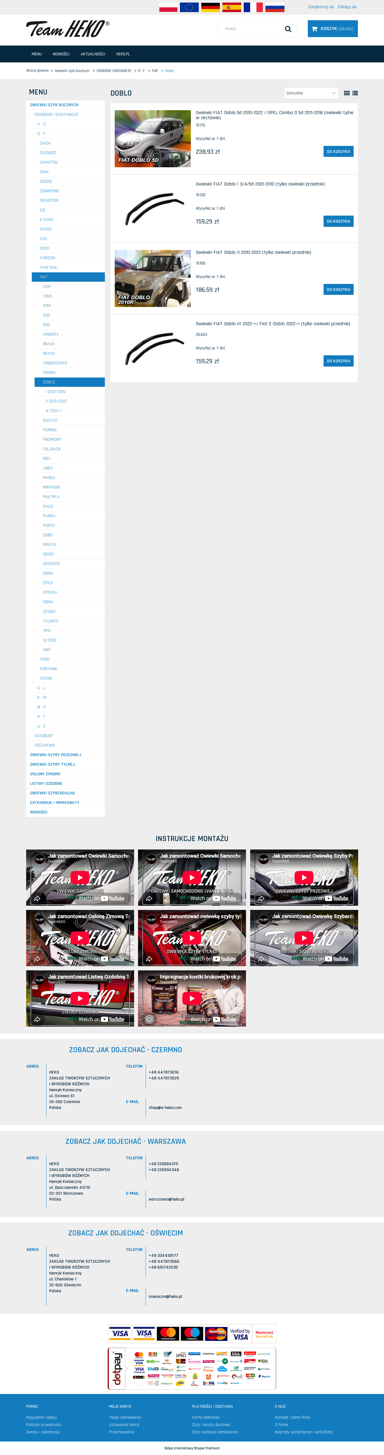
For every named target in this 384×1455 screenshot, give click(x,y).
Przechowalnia (121, 1432)
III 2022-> (54, 411)
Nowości (39, 812)
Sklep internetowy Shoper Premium (192, 1448)
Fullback (52, 449)
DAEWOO (48, 153)
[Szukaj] (288, 28)
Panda (49, 516)
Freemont (52, 439)
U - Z (41, 726)
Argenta (51, 334)
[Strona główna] (67, 28)
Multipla (51, 497)
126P (47, 306)
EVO (43, 239)
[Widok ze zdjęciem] (347, 93)
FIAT (44, 277)
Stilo (48, 583)
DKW (44, 172)
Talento (50, 621)
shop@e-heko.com (165, 1108)
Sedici (48, 554)
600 (46, 325)
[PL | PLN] (168, 7)
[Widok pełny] (355, 93)
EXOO (44, 248)
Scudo (49, 611)
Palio (48, 506)
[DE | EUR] (210, 7)
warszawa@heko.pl (166, 1199)
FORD (44, 659)
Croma (49, 373)
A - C (41, 124)
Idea (47, 459)
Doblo (49, 382)
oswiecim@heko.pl (165, 1297)
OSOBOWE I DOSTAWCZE (56, 115)
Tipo (47, 631)
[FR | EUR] (253, 7)
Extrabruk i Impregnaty (54, 803)
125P (47, 287)
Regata (50, 545)
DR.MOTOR (49, 201)
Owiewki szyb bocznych (54, 105)
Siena (48, 573)
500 (46, 315)
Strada (50, 592)
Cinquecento (55, 363)
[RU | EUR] (274, 7)
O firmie (281, 1424)
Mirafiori (51, 487)
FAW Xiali (49, 267)
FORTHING (48, 669)
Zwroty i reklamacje (43, 1432)
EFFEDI (45, 229)
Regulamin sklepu (41, 1417)
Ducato (50, 420)
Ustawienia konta (124, 1424)
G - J (41, 688)
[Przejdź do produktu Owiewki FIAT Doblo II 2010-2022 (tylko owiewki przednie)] (153, 278)
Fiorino (50, 430)
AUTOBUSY (44, 736)
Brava (49, 344)
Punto (49, 525)
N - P (41, 707)
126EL (48, 296)
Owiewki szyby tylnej (52, 764)
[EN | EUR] (189, 7)
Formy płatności (206, 1417)
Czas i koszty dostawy (211, 1424)
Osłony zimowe (45, 774)
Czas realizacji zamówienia (215, 1432)
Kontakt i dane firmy (292, 1417)
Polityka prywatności (44, 1424)
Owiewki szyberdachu (52, 793)
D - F (41, 134)
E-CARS (46, 220)
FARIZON (47, 258)
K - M (41, 698)
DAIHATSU (49, 162)
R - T (41, 717)
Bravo (49, 353)
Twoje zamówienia (125, 1417)
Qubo (48, 535)
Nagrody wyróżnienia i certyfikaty (304, 1432)
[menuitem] (36, 54)
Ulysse (49, 640)
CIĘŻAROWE (45, 745)
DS (42, 210)
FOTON (46, 678)
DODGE (46, 181)
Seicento (51, 564)
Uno (46, 650)
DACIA (45, 143)
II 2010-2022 (56, 401)
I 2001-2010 (55, 392)
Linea (48, 468)
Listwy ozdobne (46, 784)
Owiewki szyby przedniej (55, 755)
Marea (49, 478)
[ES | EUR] (231, 7)
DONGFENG (49, 191)
